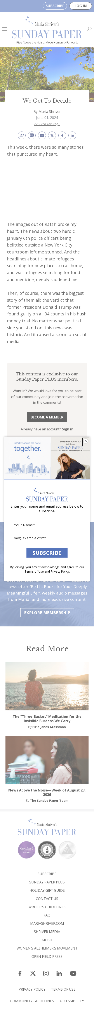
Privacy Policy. (60, 571)
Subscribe (47, 552)
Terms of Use (34, 571)
